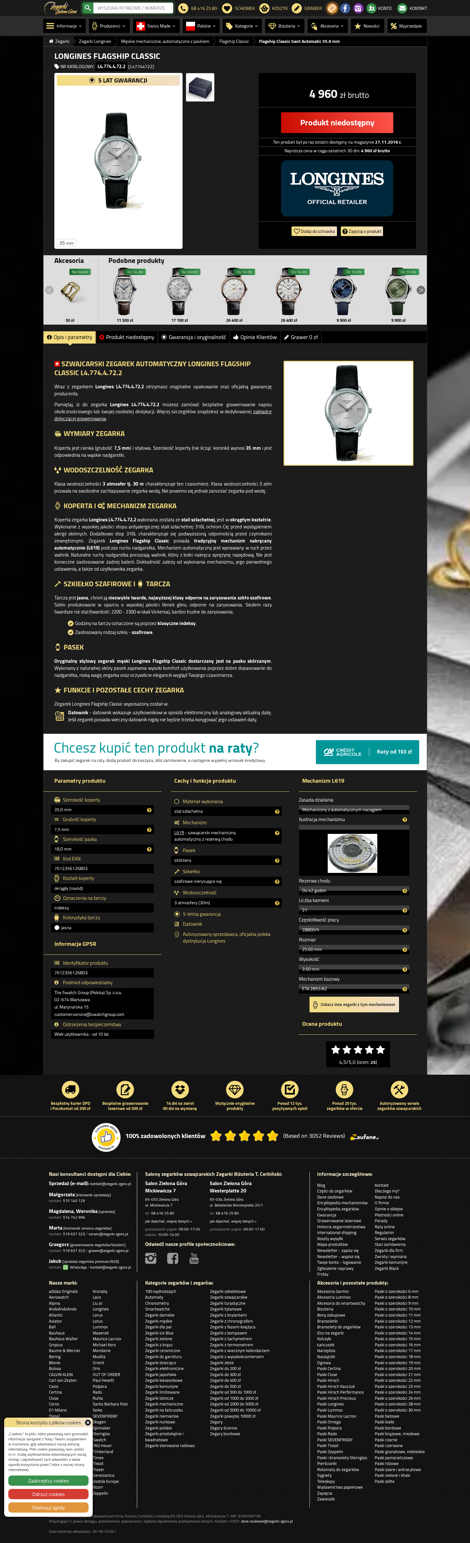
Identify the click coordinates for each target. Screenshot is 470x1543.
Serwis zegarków (390, 1238)
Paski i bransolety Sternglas (342, 1457)
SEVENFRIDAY (105, 1416)
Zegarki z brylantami (228, 1315)
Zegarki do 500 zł (225, 1386)
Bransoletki (327, 1321)
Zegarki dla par (158, 1327)
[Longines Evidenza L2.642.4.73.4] (125, 291)
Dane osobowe (330, 1197)
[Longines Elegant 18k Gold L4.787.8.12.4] (234, 291)
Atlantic (56, 1315)
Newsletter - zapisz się (338, 1250)
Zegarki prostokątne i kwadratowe (164, 1437)
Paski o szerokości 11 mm (398, 1315)
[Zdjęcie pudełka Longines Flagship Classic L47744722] (200, 87)
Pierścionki (327, 1463)
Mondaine (102, 1350)
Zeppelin (100, 1493)
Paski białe (384, 1422)
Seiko (97, 1410)
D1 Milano (58, 1410)
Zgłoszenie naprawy (335, 1268)
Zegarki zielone (158, 1338)
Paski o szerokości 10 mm (398, 1309)
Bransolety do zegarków (339, 1327)
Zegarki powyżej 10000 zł (232, 1416)
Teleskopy (326, 1481)
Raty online (385, 1226)
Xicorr (98, 1487)
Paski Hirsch (328, 1380)
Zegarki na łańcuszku (164, 1410)
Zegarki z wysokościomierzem (237, 1356)
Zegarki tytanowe (226, 1309)
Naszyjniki (326, 1356)
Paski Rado (327, 1433)
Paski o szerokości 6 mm (397, 1291)
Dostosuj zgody (48, 1507)
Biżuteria (325, 1309)
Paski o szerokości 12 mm (398, 1321)
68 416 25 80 (162, 1213)
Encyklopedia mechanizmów (342, 1203)
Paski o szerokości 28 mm (398, 1404)
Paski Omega (329, 1422)
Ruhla (98, 1398)
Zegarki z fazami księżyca (232, 1327)
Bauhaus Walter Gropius (63, 1342)
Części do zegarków (334, 1191)
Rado (97, 1392)
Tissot (98, 1463)
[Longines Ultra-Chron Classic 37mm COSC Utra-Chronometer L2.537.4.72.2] (179, 291)
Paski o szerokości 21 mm (398, 1374)
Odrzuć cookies (48, 1494)
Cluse (54, 1398)
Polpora (100, 1386)
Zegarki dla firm (389, 1250)
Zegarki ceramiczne (162, 1350)
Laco (97, 1297)
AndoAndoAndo (63, 1309)
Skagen (99, 1422)
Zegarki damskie (160, 1315)
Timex (98, 1457)
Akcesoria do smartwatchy (341, 1303)
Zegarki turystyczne (228, 1303)
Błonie (54, 1362)
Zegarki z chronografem (231, 1321)
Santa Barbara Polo (110, 1404)
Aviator (55, 1321)
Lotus (98, 1321)
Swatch (99, 1440)
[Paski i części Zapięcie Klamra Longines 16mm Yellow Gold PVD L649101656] (70, 291)
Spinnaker (102, 1428)
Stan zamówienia (390, 1244)
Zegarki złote (222, 1362)
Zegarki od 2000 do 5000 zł (234, 1404)
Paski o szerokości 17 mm (398, 1350)
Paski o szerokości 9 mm (397, 1303)
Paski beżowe (387, 1416)
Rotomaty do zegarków (338, 1469)
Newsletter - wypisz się (338, 1256)
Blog (321, 1185)
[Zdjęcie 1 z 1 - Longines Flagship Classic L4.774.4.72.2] (348, 413)
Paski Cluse (327, 1374)
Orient (98, 1362)
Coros (54, 1404)
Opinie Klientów (258, 337)
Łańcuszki (325, 1345)
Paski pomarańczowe (394, 1457)
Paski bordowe (388, 1428)
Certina (55, 1392)
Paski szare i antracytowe (398, 1469)
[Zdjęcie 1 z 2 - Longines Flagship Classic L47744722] (118, 160)
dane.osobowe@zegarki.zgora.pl (267, 1521)
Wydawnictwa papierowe (340, 1487)
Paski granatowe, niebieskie (400, 1451)
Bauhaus (57, 1333)
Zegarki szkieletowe (228, 1291)
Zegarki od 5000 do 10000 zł (235, 1410)
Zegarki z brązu (159, 1345)
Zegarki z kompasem (228, 1333)
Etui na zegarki (330, 1333)
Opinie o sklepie (389, 1209)
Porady (381, 1220)
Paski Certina (329, 1368)
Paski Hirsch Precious (336, 1398)
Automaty (154, 1297)
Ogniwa (324, 1362)
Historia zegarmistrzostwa (341, 1226)
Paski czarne (386, 1440)
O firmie (382, 1203)
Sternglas (101, 1433)
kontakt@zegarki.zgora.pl (110, 1183)
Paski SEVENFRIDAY (335, 1440)
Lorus (98, 1315)
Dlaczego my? (387, 1191)
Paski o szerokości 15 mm (398, 1338)
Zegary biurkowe (225, 1433)
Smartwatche (157, 1309)
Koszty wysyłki (330, 1238)
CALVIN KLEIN (61, 1374)
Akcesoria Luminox (334, 1297)
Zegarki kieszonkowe (164, 1380)
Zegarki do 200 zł (225, 1368)
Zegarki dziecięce (160, 1362)
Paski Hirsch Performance (340, 1392)
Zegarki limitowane (162, 1392)
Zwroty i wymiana (391, 1256)
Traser (98, 1469)
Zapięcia (324, 1493)
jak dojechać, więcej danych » (168, 1221)
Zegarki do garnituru (163, 1356)
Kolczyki (324, 1338)
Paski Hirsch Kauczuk (336, 1386)
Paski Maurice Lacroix (336, 1416)
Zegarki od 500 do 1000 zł (233, 1392)
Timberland (103, 1451)
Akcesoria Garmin (333, 1291)
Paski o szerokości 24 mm (398, 1392)
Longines (101, 1309)
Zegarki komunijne (391, 1262)
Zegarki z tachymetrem (231, 1338)
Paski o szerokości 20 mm (398, 1368)
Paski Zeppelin (330, 1451)
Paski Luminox (330, 1410)
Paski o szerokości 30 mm (398, 1410)
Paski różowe (387, 1463)
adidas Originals (63, 1291)
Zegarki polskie (158, 1428)
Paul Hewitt (103, 1380)
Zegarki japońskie (160, 1374)
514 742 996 (74, 1217)
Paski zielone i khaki (392, 1475)
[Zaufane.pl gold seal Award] (106, 1137)
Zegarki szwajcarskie (228, 1297)
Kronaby (100, 1291)
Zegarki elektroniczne (164, 1368)
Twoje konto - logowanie (339, 1262)
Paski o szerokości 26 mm (398, 1398)
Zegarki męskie (158, 1321)
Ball (52, 1327)
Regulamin (384, 1232)
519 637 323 (74, 1234)
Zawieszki (326, 1499)
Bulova (55, 1368)
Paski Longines (330, 1404)
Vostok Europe (106, 1481)
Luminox (100, 1327)
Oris (96, 1368)
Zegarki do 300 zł (225, 1374)
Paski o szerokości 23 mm (398, 1386)
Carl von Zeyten (63, 1380)
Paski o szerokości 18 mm (398, 1356)
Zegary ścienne (223, 1428)
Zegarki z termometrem (231, 1345)
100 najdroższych (160, 1291)
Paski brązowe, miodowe (397, 1433)
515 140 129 (74, 1200)
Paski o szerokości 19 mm (398, 1362)
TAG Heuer (102, 1445)
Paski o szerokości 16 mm (398, 1345)
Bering (55, 1356)
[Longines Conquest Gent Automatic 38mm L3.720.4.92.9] (343, 291)
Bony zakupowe (331, 1315)
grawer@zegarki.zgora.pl (109, 1250)
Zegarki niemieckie (162, 1416)
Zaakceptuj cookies (48, 1480)
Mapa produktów (332, 1244)
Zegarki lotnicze (159, 1398)
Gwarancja (326, 1215)
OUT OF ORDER (106, 1374)
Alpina (54, 1303)
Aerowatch (59, 1297)
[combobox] (133, 8)
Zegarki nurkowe (160, 1422)
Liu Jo (97, 1303)
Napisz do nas (387, 1197)
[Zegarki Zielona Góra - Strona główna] (60, 7)
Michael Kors (104, 1345)
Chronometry (157, 1303)
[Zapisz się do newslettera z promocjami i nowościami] (332, 8)
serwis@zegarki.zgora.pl (108, 1234)
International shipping (336, 1232)
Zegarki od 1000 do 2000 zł (234, 1398)
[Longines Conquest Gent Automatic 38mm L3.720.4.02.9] (398, 291)
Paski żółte (385, 1481)
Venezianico (103, 1475)
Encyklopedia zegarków (338, 1209)
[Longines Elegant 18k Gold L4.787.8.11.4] (289, 291)
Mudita (99, 1356)
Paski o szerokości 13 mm (398, 1327)
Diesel (54, 1416)
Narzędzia (326, 1350)
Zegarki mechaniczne (164, 1404)
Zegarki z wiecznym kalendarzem (240, 1350)
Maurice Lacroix (107, 1338)
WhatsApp (77, 1267)
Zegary (216, 1422)
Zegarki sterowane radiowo (170, 1445)
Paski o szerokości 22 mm (398, 1380)
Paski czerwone (389, 1445)
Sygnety (324, 1475)
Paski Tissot (328, 1445)
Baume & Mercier (65, 1350)
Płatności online (389, 1215)
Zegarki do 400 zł (225, 1380)
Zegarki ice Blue (159, 1333)
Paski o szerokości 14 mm (398, 1333)
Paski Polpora (329, 1428)
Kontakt (382, 1185)
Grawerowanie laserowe (339, 1220)
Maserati (101, 1333)
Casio (54, 1386)
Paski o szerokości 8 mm (397, 1297)
